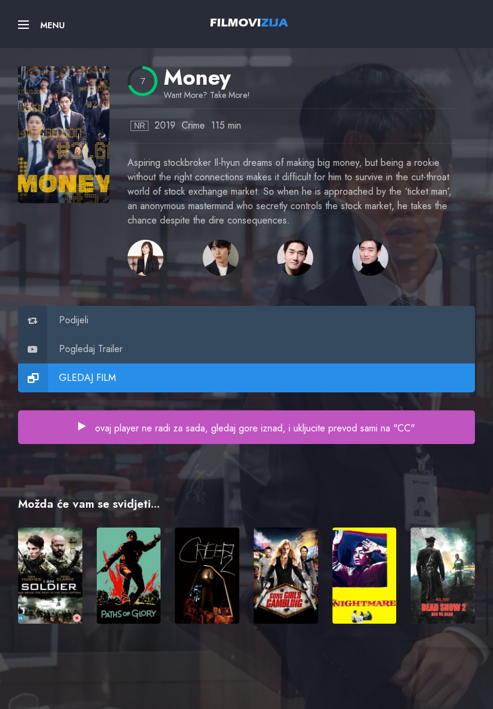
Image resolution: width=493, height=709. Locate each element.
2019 (165, 125)
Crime (193, 125)
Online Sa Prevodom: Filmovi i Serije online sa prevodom (249, 22)
